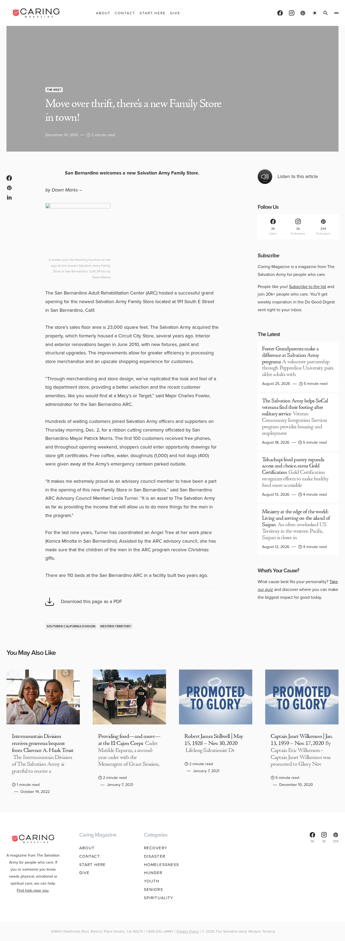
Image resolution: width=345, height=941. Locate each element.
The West (54, 90)
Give (84, 873)
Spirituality (159, 898)
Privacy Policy (188, 931)
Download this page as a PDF (91, 601)
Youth (152, 881)
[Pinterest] (303, 13)
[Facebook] (280, 13)
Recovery (155, 848)
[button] (314, 12)
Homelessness (161, 865)
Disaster (154, 856)
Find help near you (33, 890)
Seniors (153, 889)
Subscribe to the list (307, 286)
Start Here (92, 865)
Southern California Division (71, 626)
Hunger (153, 873)
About (87, 848)
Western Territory (115, 626)
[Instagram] (291, 13)
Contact (89, 856)
